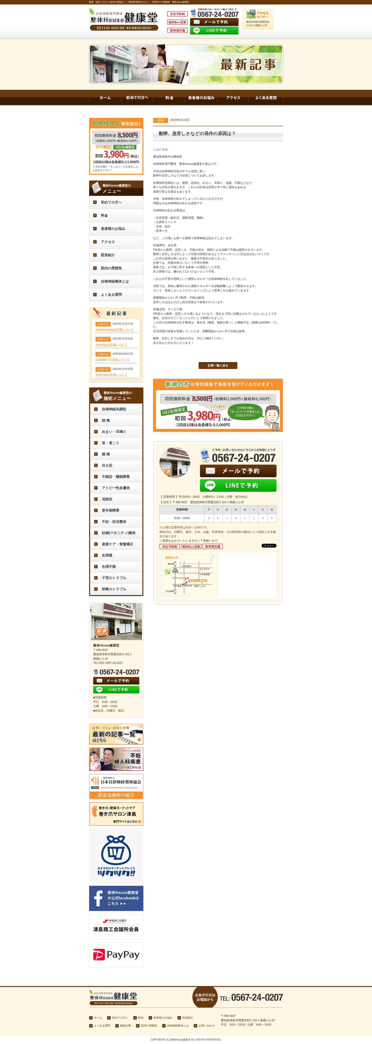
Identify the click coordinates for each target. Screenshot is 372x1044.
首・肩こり (110, 443)
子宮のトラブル (114, 578)
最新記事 (125, 1025)
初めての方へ (111, 202)
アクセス (108, 242)
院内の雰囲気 (111, 268)
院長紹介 (108, 255)
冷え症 (107, 465)
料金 (104, 215)
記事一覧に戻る (218, 365)
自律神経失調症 (114, 409)
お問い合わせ (207, 1025)
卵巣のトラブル (114, 589)
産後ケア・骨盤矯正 (117, 544)
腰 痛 (106, 454)
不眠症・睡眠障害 (116, 477)
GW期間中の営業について (113, 359)
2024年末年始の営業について (115, 329)
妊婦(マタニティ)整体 (119, 533)
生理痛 (107, 555)
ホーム (98, 1017)
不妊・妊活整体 (114, 522)
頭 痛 (106, 420)
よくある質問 (111, 294)
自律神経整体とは (115, 281)
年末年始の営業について (111, 344)
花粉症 (107, 499)
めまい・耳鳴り (114, 432)
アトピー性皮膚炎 (116, 488)
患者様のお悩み (113, 229)
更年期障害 (110, 510)
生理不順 (109, 567)
